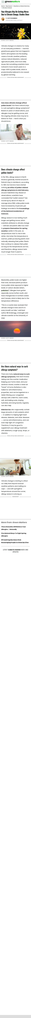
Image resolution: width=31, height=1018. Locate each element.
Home (3, 6)
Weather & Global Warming (21, 6)
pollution (4, 290)
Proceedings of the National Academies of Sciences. (15, 211)
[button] (3, 2)
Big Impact (9, 6)
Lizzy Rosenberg (12, 18)
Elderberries (6, 410)
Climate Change (7, 8)
